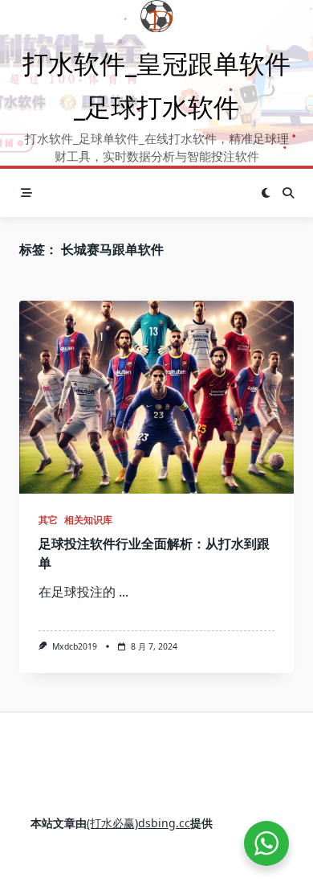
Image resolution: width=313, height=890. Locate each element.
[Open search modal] (288, 193)
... (123, 592)
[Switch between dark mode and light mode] (265, 193)
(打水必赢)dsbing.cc (138, 823)
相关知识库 (88, 520)
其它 (48, 520)
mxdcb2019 (74, 646)
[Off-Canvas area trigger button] (26, 193)
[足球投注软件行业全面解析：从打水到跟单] (156, 397)
